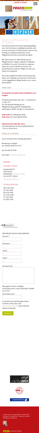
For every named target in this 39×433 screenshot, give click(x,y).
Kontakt (27, 416)
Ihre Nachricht (7, 266)
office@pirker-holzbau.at (11, 179)
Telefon (4, 251)
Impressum (6, 416)
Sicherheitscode (8, 294)
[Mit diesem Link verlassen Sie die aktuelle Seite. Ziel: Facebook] (6, 425)
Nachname (6, 243)
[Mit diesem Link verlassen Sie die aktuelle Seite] (19, 398)
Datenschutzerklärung (10, 306)
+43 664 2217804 (19, 174)
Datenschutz (14, 416)
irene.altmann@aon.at (17, 155)
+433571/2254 (20, 2)
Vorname (5, 236)
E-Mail (5, 258)
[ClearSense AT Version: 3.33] (6, 431)
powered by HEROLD (16, 431)
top (5, 423)
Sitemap (21, 416)
